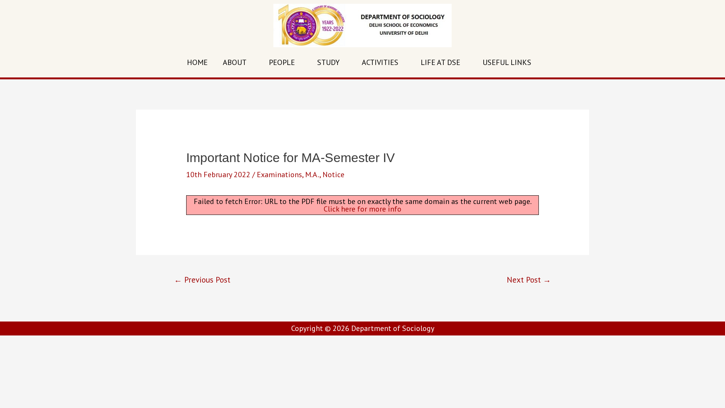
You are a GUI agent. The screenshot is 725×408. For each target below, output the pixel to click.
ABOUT (235, 62)
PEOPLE (282, 62)
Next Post (529, 279)
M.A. (312, 174)
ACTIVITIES (380, 62)
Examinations (279, 174)
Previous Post (202, 279)
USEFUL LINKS (507, 62)
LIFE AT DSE (440, 62)
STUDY (328, 62)
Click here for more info (362, 209)
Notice (333, 174)
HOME (197, 62)
